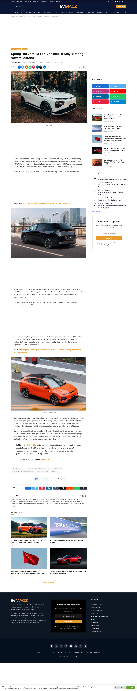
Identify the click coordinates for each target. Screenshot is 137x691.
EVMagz (77, 657)
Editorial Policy (95, 607)
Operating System (57, 468)
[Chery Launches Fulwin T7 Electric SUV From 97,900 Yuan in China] (97, 162)
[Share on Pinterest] (33, 67)
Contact (51, 1)
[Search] (125, 12)
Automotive (15, 468)
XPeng (24, 16)
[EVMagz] (68, 6)
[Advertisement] (67, 34)
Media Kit (35, 1)
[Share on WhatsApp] (30, 67)
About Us (19, 1)
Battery (37, 12)
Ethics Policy (95, 628)
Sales (19, 49)
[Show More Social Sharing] (48, 67)
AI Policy (93, 619)
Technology (39, 471)
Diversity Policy (95, 625)
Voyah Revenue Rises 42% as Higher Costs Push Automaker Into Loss (68, 572)
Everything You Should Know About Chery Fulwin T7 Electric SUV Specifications (26, 541)
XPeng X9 (55, 471)
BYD (62, 545)
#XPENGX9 (30, 445)
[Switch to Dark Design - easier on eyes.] (125, 1)
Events (58, 1)
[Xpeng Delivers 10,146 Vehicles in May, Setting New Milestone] (49, 122)
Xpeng (47, 471)
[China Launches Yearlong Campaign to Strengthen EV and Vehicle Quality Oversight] (29, 558)
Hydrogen (80, 12)
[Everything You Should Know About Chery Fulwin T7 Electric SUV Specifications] (29, 527)
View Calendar (96, 212)
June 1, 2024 (45, 459)
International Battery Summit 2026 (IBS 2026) (112, 179)
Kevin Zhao (32, 576)
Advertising (27, 1)
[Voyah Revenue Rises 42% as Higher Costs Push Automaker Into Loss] (68, 558)
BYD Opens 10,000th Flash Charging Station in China (67, 541)
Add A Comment (48, 583)
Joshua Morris (16, 62)
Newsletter (44, 1)
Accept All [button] (131, 687)
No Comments (50, 62)
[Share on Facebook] (19, 67)
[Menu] (12, 6)
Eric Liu (79, 576)
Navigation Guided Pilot (42, 468)
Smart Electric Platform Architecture (23, 471)
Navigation (30, 468)
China (57, 12)
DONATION (121, 6)
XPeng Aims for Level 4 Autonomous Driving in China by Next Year (46, 203)
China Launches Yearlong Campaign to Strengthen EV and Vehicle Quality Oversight (27, 572)
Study (99, 12)
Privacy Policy (108, 245)
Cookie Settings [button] (119, 687)
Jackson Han (32, 545)
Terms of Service (96, 631)
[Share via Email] (40, 67)
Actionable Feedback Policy (99, 616)
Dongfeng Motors (67, 576)
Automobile (26, 12)
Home (12, 1)
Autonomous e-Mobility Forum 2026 (109, 200)
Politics (90, 12)
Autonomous (67, 12)
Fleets (108, 12)
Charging (48, 12)
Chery (24, 545)
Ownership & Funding (97, 604)
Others (117, 12)
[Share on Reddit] (26, 67)
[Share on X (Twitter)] (22, 67)
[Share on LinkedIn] (37, 67)
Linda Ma (69, 545)
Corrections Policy (96, 610)
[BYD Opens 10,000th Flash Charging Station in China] (68, 527)
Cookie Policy (95, 622)
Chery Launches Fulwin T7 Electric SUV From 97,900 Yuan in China (114, 162)
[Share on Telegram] (44, 67)
